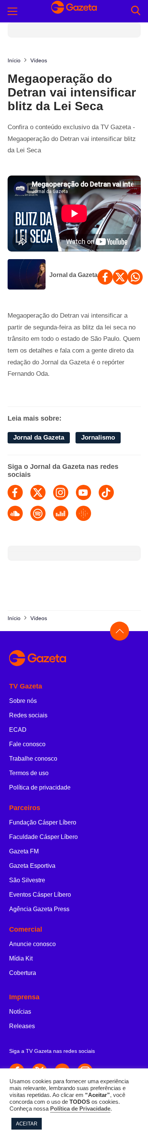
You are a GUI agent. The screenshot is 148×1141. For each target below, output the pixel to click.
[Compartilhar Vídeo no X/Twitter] (120, 277)
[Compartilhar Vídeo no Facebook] (105, 277)
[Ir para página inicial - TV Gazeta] (74, 11)
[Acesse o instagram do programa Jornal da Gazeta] (60, 492)
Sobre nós (23, 701)
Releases (22, 1026)
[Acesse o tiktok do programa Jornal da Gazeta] (106, 492)
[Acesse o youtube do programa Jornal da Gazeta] (83, 492)
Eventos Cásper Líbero (40, 894)
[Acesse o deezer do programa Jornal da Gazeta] (60, 513)
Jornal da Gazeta (73, 275)
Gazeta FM (24, 851)
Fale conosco (27, 744)
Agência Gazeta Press (39, 909)
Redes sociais (28, 715)
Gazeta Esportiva (32, 865)
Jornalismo (98, 437)
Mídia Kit (21, 958)
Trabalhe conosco (33, 758)
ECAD (18, 729)
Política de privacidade (40, 787)
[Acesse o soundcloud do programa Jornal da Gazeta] (15, 513)
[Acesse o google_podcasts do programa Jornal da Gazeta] (83, 513)
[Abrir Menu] (12, 11)
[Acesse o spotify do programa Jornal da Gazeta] (38, 513)
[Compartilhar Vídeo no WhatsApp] (135, 277)
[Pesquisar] (135, 11)
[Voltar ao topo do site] (119, 631)
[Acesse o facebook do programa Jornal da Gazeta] (15, 492)
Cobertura (22, 973)
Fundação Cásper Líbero (42, 822)
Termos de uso (29, 773)
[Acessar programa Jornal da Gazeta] (27, 275)
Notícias (20, 1011)
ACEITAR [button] (26, 1124)
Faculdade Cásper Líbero (43, 837)
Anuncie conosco (32, 944)
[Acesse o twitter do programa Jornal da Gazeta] (38, 492)
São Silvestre (27, 880)
